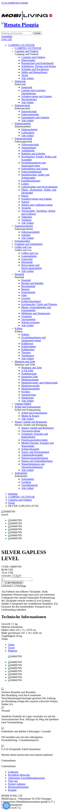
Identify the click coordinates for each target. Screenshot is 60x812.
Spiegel (25, 201)
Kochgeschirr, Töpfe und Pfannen (39, 304)
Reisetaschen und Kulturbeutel (37, 63)
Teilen (11, 644)
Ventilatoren (27, 355)
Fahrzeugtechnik (30, 114)
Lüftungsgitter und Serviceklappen (39, 186)
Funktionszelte (29, 373)
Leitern (25, 183)
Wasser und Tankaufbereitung (37, 461)
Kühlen (18, 328)
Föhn (24, 295)
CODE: (5, 566)
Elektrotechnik (22, 105)
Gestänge (26, 482)
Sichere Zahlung (16, 784)
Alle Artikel (27, 78)
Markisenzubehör (30, 388)
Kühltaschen (27, 349)
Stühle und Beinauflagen (34, 72)
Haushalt (19, 274)
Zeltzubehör (21, 473)
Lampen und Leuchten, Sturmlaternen (33, 92)
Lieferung (13, 771)
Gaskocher (27, 259)
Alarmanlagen (28, 147)
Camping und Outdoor (26, 51)
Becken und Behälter (32, 283)
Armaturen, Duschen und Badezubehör (34, 435)
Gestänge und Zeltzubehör (28, 244)
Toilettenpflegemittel (32, 455)
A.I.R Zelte (27, 370)
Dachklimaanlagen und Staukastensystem (33, 164)
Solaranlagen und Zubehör (35, 117)
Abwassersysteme (30, 430)
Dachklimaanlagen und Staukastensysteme (33, 339)
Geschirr (25, 298)
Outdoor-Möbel (23, 403)
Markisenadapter (30, 379)
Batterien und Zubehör (33, 153)
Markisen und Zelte (25, 361)
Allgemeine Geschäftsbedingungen (26, 778)
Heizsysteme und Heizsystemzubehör (31, 267)
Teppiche (26, 207)
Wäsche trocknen (30, 322)
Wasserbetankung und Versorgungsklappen (32, 465)
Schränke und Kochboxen (35, 69)
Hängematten (28, 60)
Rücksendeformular (18, 787)
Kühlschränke (28, 346)
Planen (24, 195)
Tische (24, 75)
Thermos (26, 352)
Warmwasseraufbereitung (34, 458)
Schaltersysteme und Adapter (36, 96)
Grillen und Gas (23, 247)
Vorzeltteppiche (29, 485)
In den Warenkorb (12, 582)
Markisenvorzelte (30, 385)
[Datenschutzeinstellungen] (6, 805)
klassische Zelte (29, 376)
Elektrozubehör (23, 123)
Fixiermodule (28, 292)
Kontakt (12, 790)
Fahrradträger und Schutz (34, 168)
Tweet (11, 647)
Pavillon (25, 391)
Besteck (25, 289)
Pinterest (12, 650)
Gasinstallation (29, 256)
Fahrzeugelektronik (31, 171)
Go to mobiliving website (14, 2)
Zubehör (25, 235)
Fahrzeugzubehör (24, 226)
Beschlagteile (28, 286)
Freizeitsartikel (22, 241)
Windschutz (27, 397)
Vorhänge (26, 219)
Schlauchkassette (30, 449)
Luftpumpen (27, 132)
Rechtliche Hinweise (19, 774)
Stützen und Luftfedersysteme (37, 204)
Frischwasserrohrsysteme (34, 439)
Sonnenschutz (28, 394)
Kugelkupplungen (30, 180)
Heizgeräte (27, 262)
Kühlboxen (27, 343)
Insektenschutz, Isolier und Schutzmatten (35, 176)
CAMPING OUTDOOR (21, 45)
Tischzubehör (28, 319)
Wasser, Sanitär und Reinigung (31, 421)
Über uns (13, 781)
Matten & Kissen (30, 415)
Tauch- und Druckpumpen (35, 452)
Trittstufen (26, 216)
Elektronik (20, 81)
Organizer (26, 316)
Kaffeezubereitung (31, 301)
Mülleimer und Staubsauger (35, 313)
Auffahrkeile (28, 150)
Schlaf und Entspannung (27, 406)
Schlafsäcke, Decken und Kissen (38, 66)
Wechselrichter (29, 99)
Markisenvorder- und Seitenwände (39, 382)
